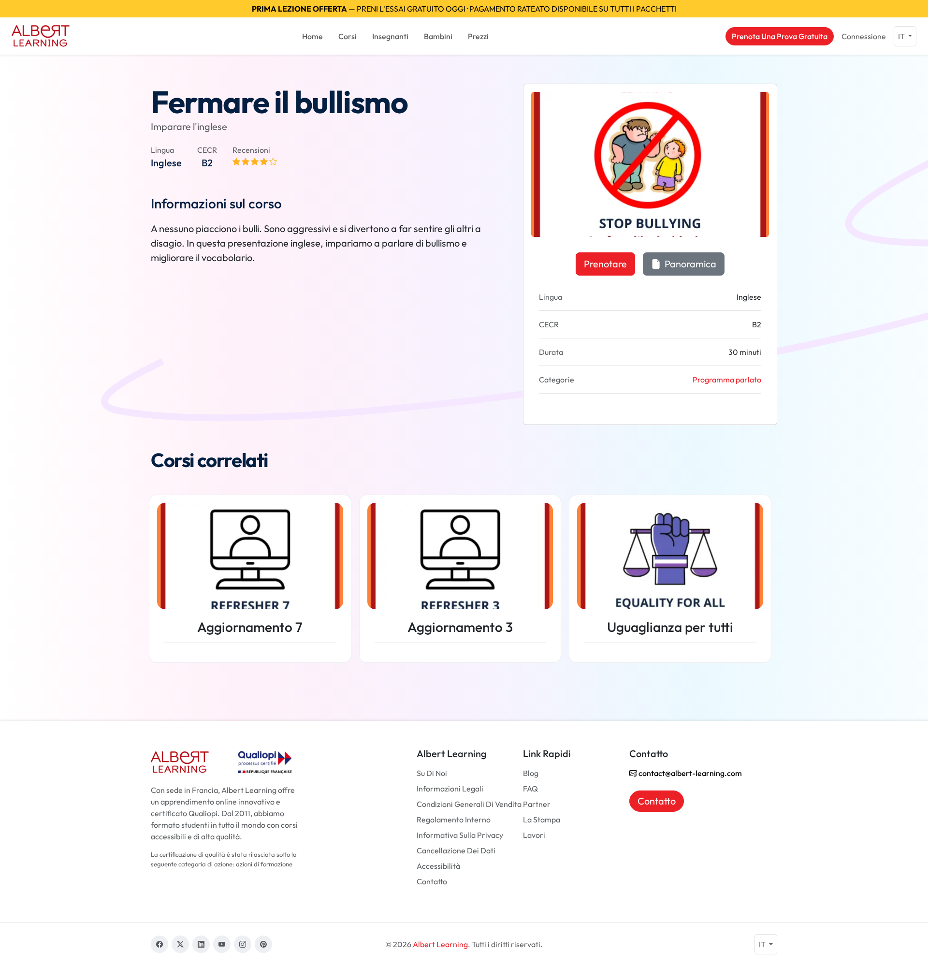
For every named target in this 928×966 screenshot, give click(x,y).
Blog (530, 773)
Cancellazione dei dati (456, 850)
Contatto (432, 881)
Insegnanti (390, 36)
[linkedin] (201, 944)
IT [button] (902, 36)
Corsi (347, 36)
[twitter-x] (180, 944)
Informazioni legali (450, 788)
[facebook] (159, 944)
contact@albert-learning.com (689, 773)
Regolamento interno (454, 819)
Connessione (863, 36)
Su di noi (432, 773)
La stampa (541, 819)
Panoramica (689, 264)
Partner (537, 804)
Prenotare (605, 264)
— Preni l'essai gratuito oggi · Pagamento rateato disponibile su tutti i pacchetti (464, 9)
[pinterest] (263, 944)
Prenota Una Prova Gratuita (779, 36)
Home (312, 36)
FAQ (530, 788)
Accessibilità (438, 866)
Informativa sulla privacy (460, 835)
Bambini (438, 36)
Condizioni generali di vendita (469, 804)
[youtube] (222, 944)
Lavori (534, 835)
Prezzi (478, 36)
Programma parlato (727, 379)
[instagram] (242, 944)
